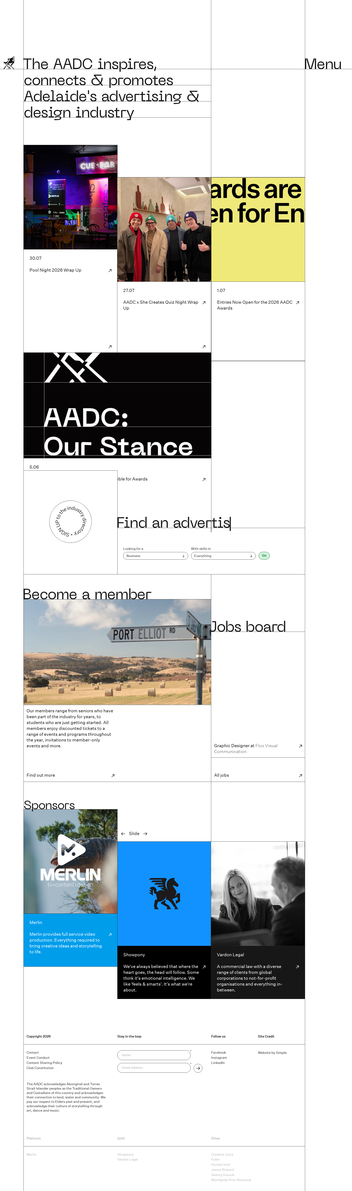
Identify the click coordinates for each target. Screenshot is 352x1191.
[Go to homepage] (8, 65)
